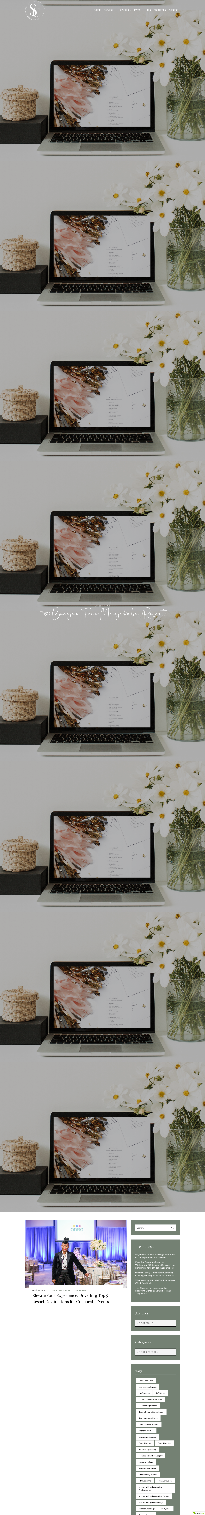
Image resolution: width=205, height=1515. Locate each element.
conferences (144, 1393)
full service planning (147, 1449)
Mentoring (160, 9)
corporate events (79, 1290)
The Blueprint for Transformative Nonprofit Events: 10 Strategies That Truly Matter (153, 1291)
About (97, 9)
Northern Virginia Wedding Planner (154, 1496)
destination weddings (148, 1418)
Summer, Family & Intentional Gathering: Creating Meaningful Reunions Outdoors (154, 1274)
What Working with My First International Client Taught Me (155, 1281)
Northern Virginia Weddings (151, 1502)
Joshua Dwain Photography (150, 1456)
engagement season (147, 1437)
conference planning (147, 1387)
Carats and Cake (146, 1380)
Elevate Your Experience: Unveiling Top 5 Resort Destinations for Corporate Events (70, 1298)
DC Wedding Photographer (150, 1399)
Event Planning (164, 1443)
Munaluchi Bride (165, 1481)
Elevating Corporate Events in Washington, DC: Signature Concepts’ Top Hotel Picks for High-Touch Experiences (155, 1265)
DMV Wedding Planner (149, 1424)
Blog (148, 9)
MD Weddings (145, 1481)
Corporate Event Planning (60, 1290)
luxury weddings (146, 1462)
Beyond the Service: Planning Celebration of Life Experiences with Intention (155, 1256)
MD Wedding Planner (148, 1474)
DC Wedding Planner (148, 1405)
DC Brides (160, 1393)
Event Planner (145, 1443)
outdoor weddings (147, 1508)
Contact (173, 9)
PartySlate (166, 1508)
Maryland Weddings (147, 1468)
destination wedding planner (151, 1412)
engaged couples (146, 1430)
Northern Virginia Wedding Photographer (150, 1488)
